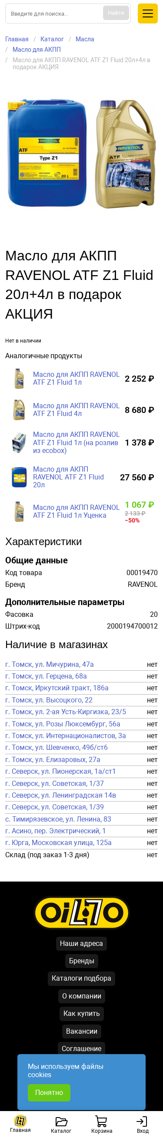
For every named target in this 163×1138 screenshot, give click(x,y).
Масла (85, 39)
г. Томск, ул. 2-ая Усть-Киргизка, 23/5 (65, 712)
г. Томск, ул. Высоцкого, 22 (49, 700)
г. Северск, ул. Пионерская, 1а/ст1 (60, 771)
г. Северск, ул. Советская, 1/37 (54, 784)
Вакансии (81, 1031)
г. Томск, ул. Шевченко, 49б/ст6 (56, 748)
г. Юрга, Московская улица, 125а (58, 843)
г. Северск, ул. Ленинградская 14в (60, 795)
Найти (116, 13)
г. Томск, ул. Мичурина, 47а (49, 665)
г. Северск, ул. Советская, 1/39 (54, 807)
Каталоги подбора (81, 978)
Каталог (52, 39)
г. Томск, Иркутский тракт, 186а (57, 688)
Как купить (81, 1013)
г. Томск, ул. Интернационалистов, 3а (65, 736)
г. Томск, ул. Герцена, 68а (46, 676)
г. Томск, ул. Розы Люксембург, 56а (62, 724)
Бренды (81, 961)
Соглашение (81, 1049)
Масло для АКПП (37, 49)
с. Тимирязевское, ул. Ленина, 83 (58, 819)
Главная (17, 39)
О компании (81, 996)
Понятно (49, 1092)
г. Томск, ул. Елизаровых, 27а (52, 760)
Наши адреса (81, 943)
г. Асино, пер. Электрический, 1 (55, 831)
